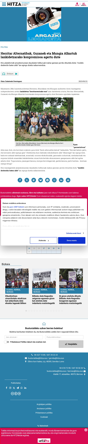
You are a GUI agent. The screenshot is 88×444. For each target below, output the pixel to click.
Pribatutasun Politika (18, 342)
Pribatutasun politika (44, 413)
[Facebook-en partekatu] (20, 180)
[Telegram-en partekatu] (47, 180)
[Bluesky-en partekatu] (40, 180)
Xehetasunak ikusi (73, 233)
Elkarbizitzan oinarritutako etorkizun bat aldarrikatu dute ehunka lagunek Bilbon (15, 299)
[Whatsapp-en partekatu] (54, 180)
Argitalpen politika (44, 404)
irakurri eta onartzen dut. (28, 342)
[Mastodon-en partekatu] (33, 180)
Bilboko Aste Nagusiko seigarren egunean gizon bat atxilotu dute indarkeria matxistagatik (43, 299)
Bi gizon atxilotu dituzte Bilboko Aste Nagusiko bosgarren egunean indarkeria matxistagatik (70, 299)
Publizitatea (16, 383)
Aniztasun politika (44, 408)
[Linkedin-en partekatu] (61, 180)
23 (86, 81)
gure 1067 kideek (17, 207)
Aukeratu (42, 240)
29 (53, 248)
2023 (80, 81)
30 (58, 248)
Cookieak (44, 417)
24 (29, 248)
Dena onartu (72, 240)
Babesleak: (44, 426)
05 (84, 81)
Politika (4, 47)
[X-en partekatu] (27, 180)
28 (49, 248)
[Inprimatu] (68, 180)
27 (44, 248)
